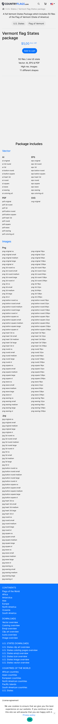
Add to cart (29, 51)
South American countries (14, 687)
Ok (29, 719)
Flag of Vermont (36, 23)
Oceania (6, 610)
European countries (11, 678)
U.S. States (11, 9)
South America (9, 613)
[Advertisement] (29, 109)
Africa (5, 594)
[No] (54, 713)
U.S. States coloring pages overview (19, 650)
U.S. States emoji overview (15, 653)
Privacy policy (29, 715)
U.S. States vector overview (15, 662)
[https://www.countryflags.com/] (15, 3)
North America (9, 607)
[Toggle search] (39, 3)
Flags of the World (11, 591)
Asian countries (9, 675)
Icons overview (9, 634)
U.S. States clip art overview (16, 647)
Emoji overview (9, 628)
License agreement (10, 700)
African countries (10, 671)
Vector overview (10, 622)
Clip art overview (10, 631)
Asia (4, 600)
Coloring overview (11, 625)
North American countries (14, 681)
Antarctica (7, 597)
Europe (5, 603)
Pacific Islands (9, 684)
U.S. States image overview (15, 659)
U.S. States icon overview (14, 656)
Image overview (10, 638)
